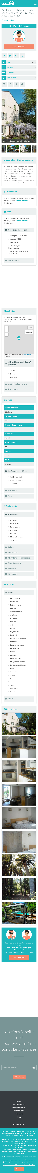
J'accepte (19, 1169)
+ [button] (6, 327)
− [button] (6, 330)
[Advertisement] (19, 287)
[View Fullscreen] (6, 334)
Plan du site (19, 1114)
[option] (13, 149)
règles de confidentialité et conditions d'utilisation (19, 1165)
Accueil (19, 1101)
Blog (19, 1117)
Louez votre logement (19, 1107)
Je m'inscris (20, 1077)
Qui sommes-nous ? (19, 1104)
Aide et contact (19, 1111)
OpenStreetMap (27, 354)
